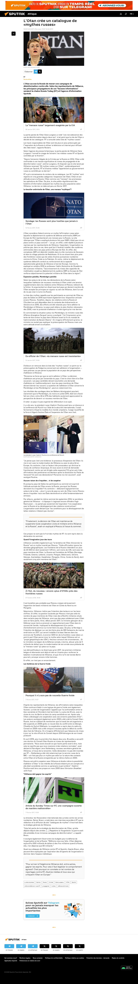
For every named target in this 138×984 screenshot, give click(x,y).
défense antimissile (63, 886)
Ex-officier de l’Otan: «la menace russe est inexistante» (53, 356)
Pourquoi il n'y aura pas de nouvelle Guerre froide (50, 695)
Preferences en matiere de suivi (29, 961)
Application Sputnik (10, 961)
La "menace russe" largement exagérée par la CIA (50, 125)
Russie (45, 882)
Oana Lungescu (59, 882)
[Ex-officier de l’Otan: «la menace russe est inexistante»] (54, 341)
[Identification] (121, 14)
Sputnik (74, 882)
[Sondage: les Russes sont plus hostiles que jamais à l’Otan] (54, 205)
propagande (46, 886)
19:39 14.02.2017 (29, 29)
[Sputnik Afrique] (15, 16)
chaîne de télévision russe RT (32, 886)
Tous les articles (27, 79)
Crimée (51, 882)
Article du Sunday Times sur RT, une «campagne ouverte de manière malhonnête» (54, 807)
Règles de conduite (118, 958)
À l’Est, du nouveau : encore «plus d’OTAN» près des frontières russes (51, 592)
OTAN (67, 882)
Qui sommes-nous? (10, 958)
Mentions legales (24, 958)
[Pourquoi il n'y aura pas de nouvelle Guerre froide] (54, 680)
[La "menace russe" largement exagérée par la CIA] (54, 110)
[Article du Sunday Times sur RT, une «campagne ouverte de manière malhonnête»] (54, 790)
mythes (54, 886)
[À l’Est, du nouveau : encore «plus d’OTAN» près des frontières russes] (54, 575)
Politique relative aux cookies (74, 958)
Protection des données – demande (97, 958)
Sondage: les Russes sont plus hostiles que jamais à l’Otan (51, 222)
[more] (81, 129)
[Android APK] (127, 968)
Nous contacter (38, 958)
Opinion (38, 882)
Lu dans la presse (29, 882)
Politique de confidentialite (54, 958)
